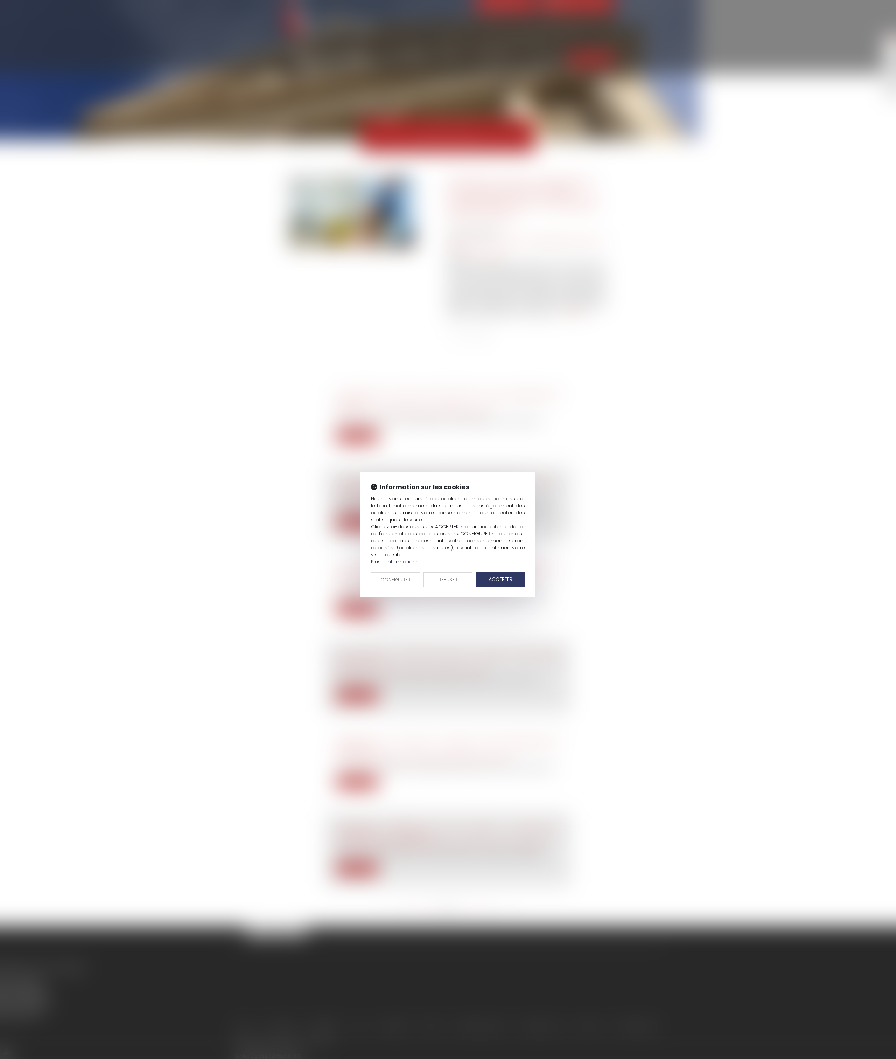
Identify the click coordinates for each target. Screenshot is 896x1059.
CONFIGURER (395, 579)
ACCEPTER (500, 579)
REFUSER (448, 579)
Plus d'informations (395, 561)
